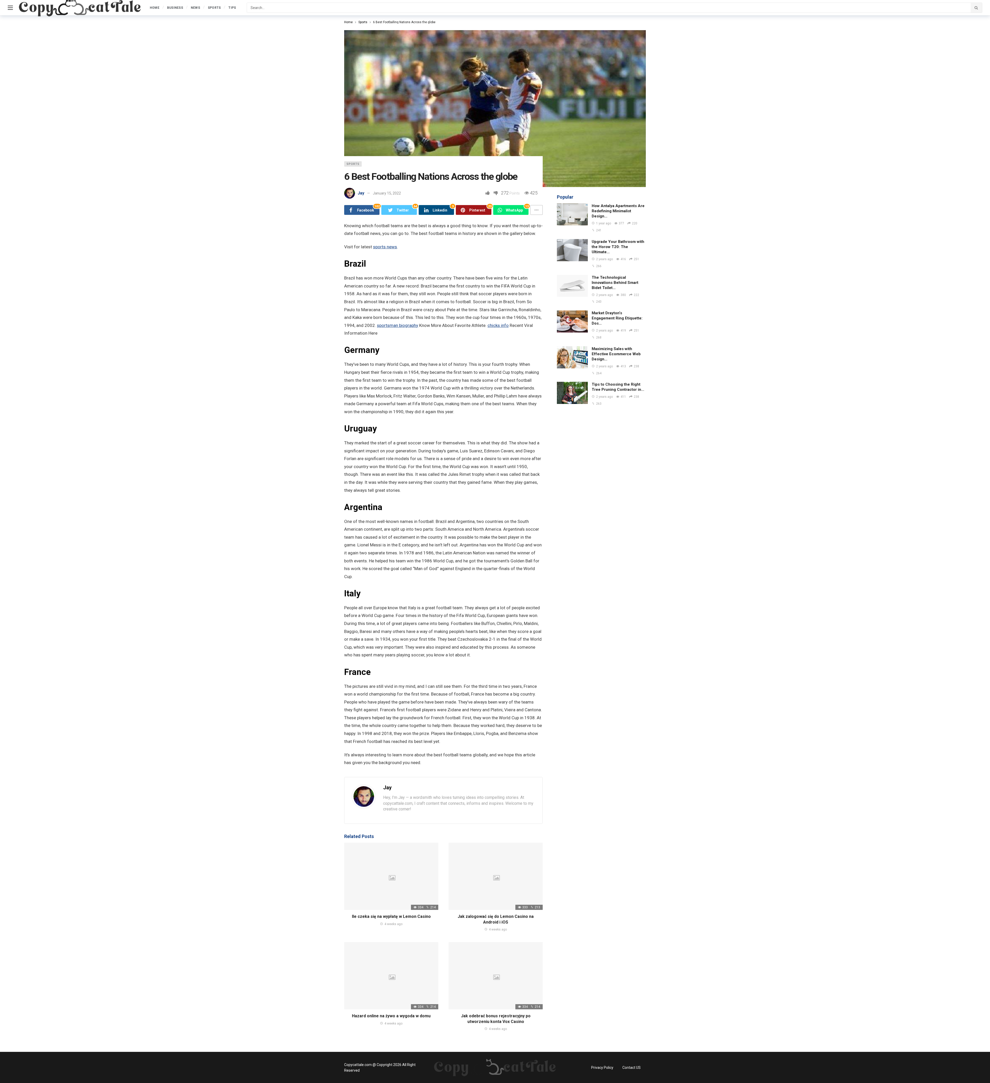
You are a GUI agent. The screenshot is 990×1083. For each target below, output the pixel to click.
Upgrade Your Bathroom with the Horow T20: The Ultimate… (618, 246)
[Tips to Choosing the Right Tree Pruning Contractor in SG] (572, 393)
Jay (361, 193)
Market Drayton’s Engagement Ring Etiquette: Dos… (617, 318)
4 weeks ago (393, 924)
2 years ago (604, 259)
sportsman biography (397, 325)
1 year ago (603, 223)
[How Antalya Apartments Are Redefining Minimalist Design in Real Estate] (572, 214)
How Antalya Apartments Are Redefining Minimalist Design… (618, 211)
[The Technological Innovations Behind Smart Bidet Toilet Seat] (572, 286)
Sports (352, 164)
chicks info (498, 325)
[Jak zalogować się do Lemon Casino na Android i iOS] (496, 876)
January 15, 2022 (387, 193)
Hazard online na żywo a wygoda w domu (391, 1015)
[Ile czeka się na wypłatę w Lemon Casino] (391, 876)
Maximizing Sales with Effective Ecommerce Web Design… (616, 353)
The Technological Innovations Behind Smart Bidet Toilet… (615, 282)
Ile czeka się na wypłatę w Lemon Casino (391, 916)
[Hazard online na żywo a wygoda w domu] (391, 975)
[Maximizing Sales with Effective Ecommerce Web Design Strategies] (572, 357)
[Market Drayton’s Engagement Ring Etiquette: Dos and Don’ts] (572, 321)
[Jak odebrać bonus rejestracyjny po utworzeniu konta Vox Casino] (496, 975)
